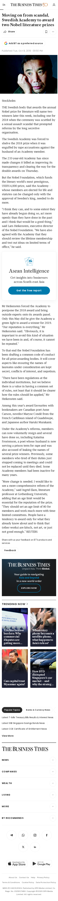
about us (13, 877)
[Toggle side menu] (3, 4)
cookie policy (28, 882)
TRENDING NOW (13, 604)
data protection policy (46, 882)
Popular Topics (12, 710)
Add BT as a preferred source (26, 43)
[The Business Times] (26, 4)
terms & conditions (11, 882)
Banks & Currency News (38, 710)
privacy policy (43, 877)
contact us (24, 877)
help (33, 877)
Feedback (10, 550)
